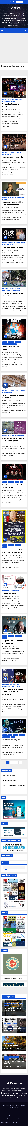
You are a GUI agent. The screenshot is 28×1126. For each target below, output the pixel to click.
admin (18, 109)
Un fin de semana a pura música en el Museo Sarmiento (12, 691)
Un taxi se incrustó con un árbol (12, 1009)
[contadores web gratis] (13, 984)
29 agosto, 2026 (10, 1048)
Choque (21, 1003)
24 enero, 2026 (8, 207)
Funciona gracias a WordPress (9, 1105)
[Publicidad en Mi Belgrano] (14, 847)
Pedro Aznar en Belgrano (12, 247)
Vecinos (11, 244)
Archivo (5, 99)
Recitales (5, 244)
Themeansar (15, 1107)
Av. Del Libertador (14, 1003)
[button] (22, 30)
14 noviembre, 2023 (9, 490)
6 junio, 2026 (8, 160)
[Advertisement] (14, 48)
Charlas (17, 288)
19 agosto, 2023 (9, 596)
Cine (11, 1023)
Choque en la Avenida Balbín (14, 1062)
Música (4, 101)
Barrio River (11, 342)
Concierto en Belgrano (11, 740)
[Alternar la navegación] (25, 30)
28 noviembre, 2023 (10, 443)
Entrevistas (18, 545)
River (15, 344)
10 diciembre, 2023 (9, 400)
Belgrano (10, 242)
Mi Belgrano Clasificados (7, 1118)
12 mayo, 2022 (8, 646)
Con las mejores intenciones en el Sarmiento (12, 1028)
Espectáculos (18, 99)
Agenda (4, 590)
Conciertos (11, 99)
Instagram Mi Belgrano (6, 1111)
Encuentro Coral (9, 593)
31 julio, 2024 (8, 352)
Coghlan (17, 1057)
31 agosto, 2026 (10, 1013)
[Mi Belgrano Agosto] (14, 893)
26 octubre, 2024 (9, 299)
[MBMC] (14, 931)
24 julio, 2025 (8, 250)
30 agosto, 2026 (10, 1030)
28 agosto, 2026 (10, 1066)
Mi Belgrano (14, 7)
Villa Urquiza (11, 101)
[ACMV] (12, 963)
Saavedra (17, 290)
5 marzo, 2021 (8, 697)
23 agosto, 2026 (9, 109)
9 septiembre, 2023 (9, 555)
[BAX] (14, 809)
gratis (4, 154)
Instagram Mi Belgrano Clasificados (9, 1115)
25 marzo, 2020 (8, 742)
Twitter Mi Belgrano (19, 1118)
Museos (21, 197)
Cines (16, 390)
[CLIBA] (14, 831)
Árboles (6, 1043)
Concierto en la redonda (12, 157)
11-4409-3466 (11, 788)
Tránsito (6, 1005)
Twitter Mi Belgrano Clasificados (9, 1122)
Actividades (6, 152)
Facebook (22, 1115)
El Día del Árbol (11, 1046)
